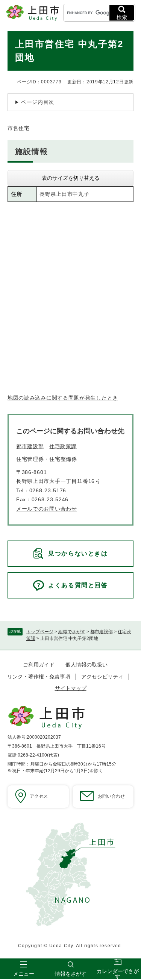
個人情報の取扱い (86, 665)
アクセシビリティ (102, 677)
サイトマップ (70, 688)
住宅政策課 (63, 446)
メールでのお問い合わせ (46, 509)
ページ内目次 (37, 102)
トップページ (39, 631)
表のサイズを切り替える (71, 178)
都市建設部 (101, 631)
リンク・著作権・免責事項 (38, 677)
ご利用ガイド (39, 665)
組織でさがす (71, 631)
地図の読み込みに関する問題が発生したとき (63, 398)
